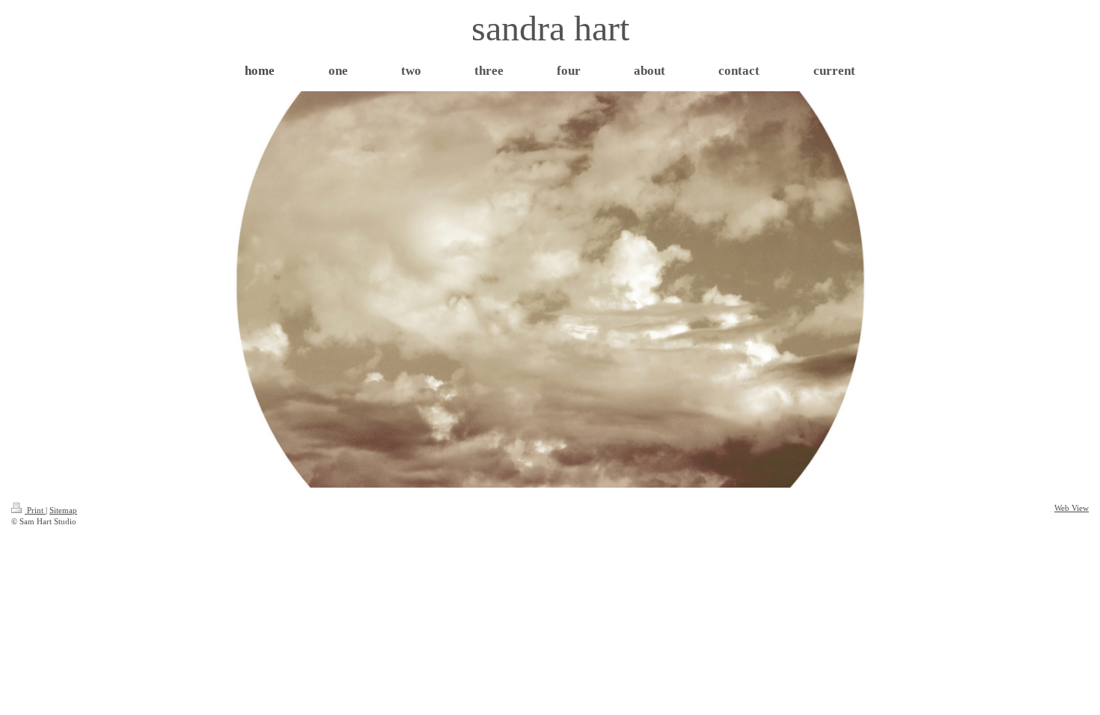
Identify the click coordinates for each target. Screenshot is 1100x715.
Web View (1071, 507)
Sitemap (63, 510)
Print (35, 510)
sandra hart (550, 28)
